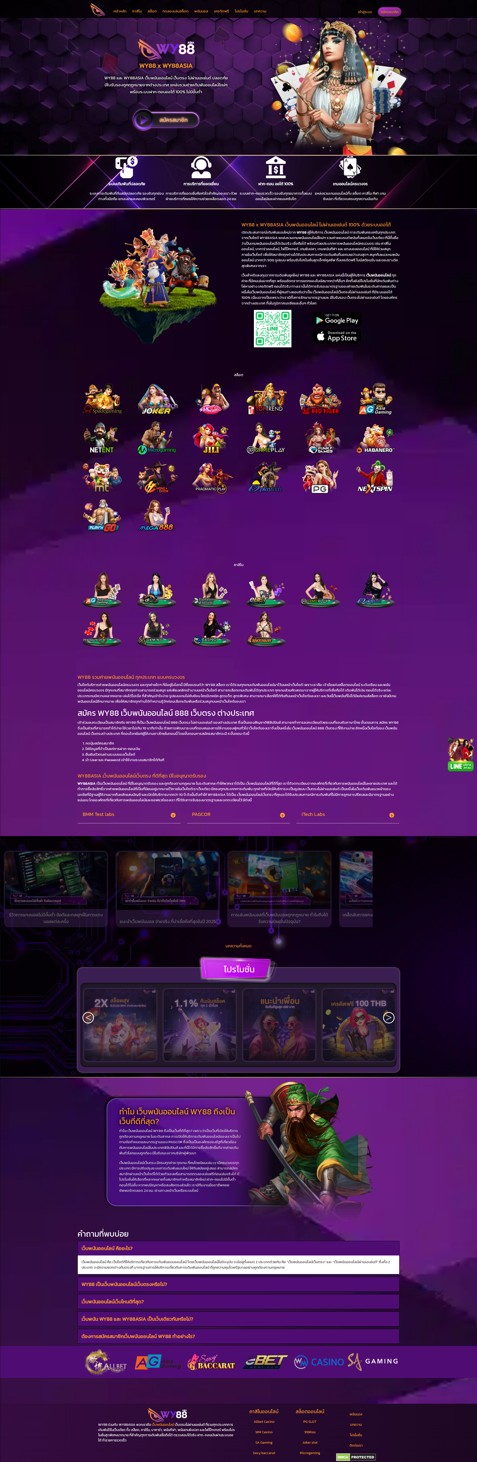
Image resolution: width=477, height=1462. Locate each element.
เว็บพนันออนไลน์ (163, 1424)
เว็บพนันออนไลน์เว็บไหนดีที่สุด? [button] (112, 1301)
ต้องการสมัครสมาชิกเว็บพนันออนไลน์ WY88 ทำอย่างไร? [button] (138, 1336)
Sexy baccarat (264, 1453)
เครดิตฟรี (221, 11)
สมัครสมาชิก (390, 12)
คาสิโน (137, 11)
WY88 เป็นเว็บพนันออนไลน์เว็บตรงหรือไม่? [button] (124, 1284)
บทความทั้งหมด (238, 946)
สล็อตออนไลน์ (310, 1411)
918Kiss (310, 1432)
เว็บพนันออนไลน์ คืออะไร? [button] (107, 1248)
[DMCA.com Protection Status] (355, 1457)
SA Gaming (264, 1442)
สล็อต (152, 11)
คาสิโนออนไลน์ (263, 1411)
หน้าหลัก (120, 11)
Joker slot (310, 1442)
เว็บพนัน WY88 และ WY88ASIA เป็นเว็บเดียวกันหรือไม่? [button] (137, 1318)
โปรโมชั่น (241, 11)
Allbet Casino (264, 1421)
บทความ (260, 11)
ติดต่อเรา (356, 1445)
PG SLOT (310, 1421)
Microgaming (310, 1453)
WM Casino (264, 1432)
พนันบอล (201, 11)
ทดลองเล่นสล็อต (175, 11)
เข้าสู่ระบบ (365, 12)
